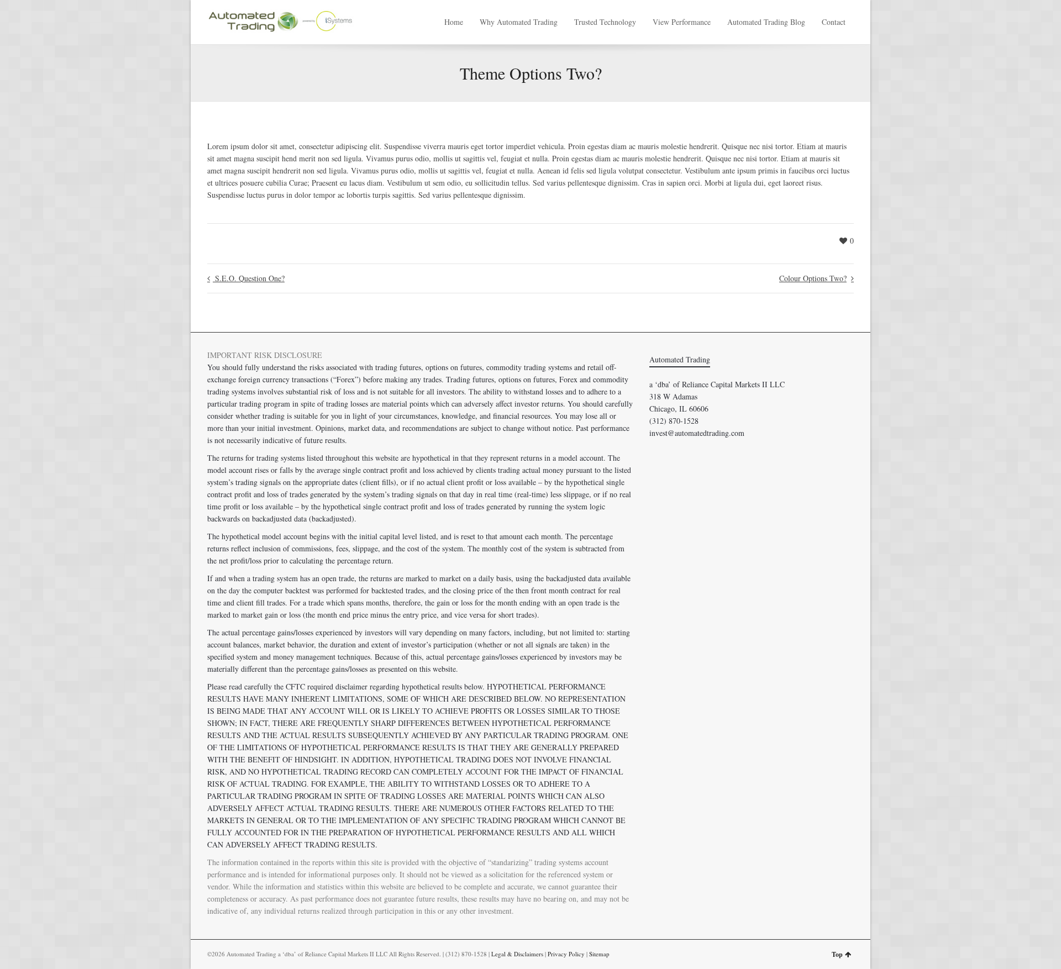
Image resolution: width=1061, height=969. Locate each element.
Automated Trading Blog (766, 22)
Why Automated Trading (519, 22)
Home (453, 22)
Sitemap (599, 954)
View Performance (682, 22)
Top (837, 954)
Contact (833, 22)
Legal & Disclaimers (517, 954)
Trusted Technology (605, 22)
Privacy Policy (566, 954)
